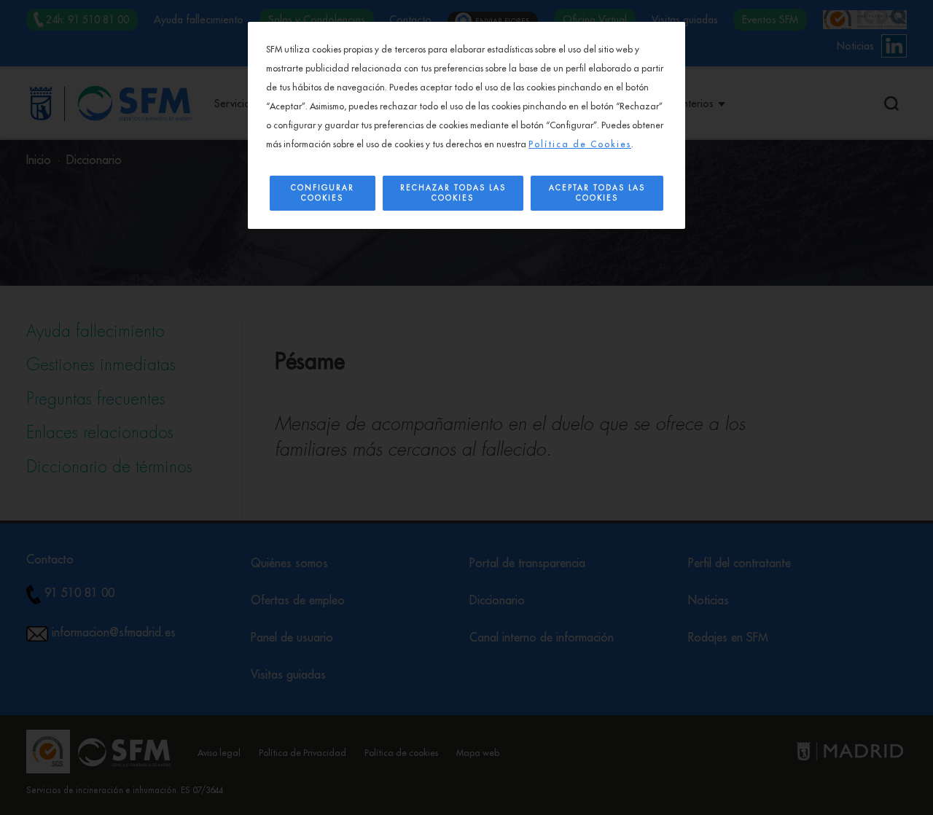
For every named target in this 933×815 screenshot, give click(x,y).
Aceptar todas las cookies (597, 193)
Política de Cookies (579, 144)
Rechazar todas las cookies (453, 193)
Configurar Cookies (322, 193)
